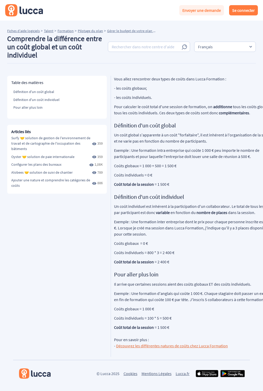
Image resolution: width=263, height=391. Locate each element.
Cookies (130, 373)
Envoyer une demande (201, 10)
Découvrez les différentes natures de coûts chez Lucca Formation (172, 345)
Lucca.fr (183, 373)
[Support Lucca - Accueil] (24, 10)
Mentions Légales (157, 373)
